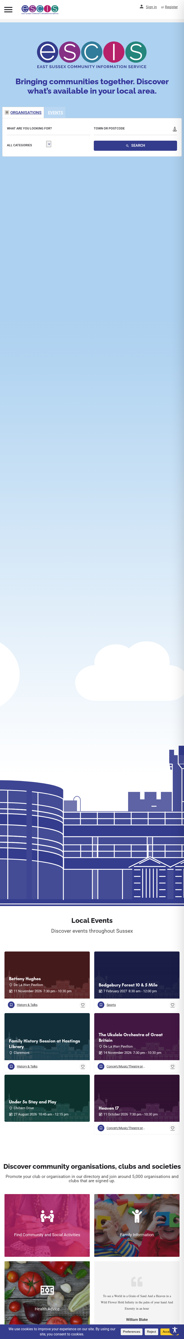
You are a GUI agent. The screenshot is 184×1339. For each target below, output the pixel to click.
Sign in (151, 7)
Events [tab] (55, 112)
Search (137, 145)
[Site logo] (40, 9)
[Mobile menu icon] (8, 9)
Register (171, 7)
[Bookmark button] (82, 1004)
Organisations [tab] (26, 112)
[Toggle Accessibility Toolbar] (175, 1330)
